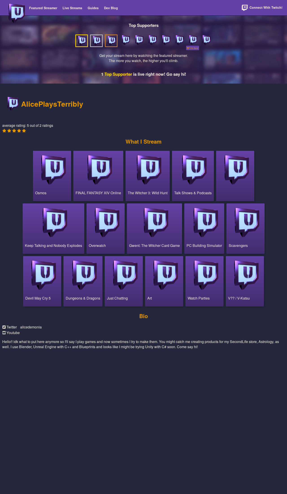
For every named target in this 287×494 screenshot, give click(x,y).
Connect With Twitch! (266, 7)
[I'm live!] (192, 40)
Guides (93, 8)
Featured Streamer (43, 8)
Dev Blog (111, 8)
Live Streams (72, 8)
